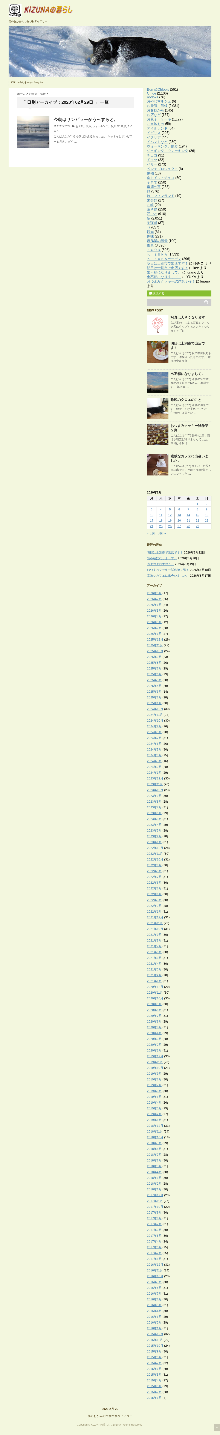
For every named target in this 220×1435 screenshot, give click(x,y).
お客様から (155, 110)
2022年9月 (154, 865)
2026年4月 (154, 616)
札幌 (150, 205)
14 (188, 515)
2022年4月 (154, 894)
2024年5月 (154, 749)
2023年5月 (154, 819)
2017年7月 (154, 1224)
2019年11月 (155, 1062)
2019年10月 (155, 1067)
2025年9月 (154, 657)
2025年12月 (155, 639)
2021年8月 (154, 940)
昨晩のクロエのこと (186, 400)
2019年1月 (154, 1120)
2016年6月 (154, 1299)
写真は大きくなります (188, 317)
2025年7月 (154, 668)
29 (197, 526)
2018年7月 (154, 1154)
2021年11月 (155, 923)
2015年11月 (155, 1340)
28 (188, 526)
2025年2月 (154, 697)
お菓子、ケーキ (159, 119)
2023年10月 (155, 790)
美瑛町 (152, 223)
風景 (123, 126)
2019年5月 (154, 1096)
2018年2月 (154, 1183)
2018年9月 (154, 1143)
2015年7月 (154, 1363)
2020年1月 (154, 1050)
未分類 (152, 200)
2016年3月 (154, 1316)
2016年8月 (154, 1287)
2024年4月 (154, 755)
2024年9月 (154, 726)
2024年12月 (155, 709)
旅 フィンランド (160, 196)
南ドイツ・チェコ (160, 178)
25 (161, 526)
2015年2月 (154, 1392)
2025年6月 (154, 674)
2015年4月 (154, 1380)
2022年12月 (155, 848)
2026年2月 (154, 628)
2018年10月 (155, 1137)
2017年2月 (154, 1253)
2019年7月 (154, 1085)
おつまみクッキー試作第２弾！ (171, 281)
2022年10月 (155, 859)
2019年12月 (155, 1056)
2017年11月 (155, 1201)
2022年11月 (155, 853)
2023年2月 (154, 836)
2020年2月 (154, 1044)
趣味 (150, 236)
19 (170, 520)
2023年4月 (154, 824)
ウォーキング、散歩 (104, 126)
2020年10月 (155, 998)
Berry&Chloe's (158, 89)
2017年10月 (155, 1206)
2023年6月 (154, 813)
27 (179, 526)
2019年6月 (154, 1091)
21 (188, 520)
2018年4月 (154, 1172)
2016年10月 (155, 1276)
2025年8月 (154, 662)
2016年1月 (154, 1328)
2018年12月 (155, 1125)
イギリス (154, 133)
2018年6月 (154, 1160)
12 (170, 515)
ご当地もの (155, 124)
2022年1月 (154, 911)
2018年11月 (155, 1131)
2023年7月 (154, 807)
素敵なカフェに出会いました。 (168, 575)
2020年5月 (154, 1027)
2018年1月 (154, 1189)
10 (151, 515)
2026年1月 (154, 633)
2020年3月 (154, 1039)
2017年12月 (155, 1195)
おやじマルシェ (159, 101)
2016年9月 (154, 1282)
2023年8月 (154, 801)
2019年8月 (154, 1079)
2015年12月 (155, 1334)
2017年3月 (154, 1247)
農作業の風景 (157, 241)
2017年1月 (154, 1259)
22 (197, 520)
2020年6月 (154, 1021)
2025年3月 (154, 691)
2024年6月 (154, 743)
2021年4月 (154, 963)
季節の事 (154, 187)
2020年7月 (154, 1015)
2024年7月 (154, 738)
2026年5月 (154, 610)
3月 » (162, 533)
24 (151, 526)
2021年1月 (154, 981)
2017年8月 (154, 1218)
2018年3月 (154, 1177)
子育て (152, 182)
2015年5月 (154, 1374)
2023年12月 (155, 778)
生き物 (152, 209)
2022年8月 (154, 871)
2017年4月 (154, 1241)
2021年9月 (154, 934)
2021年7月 (154, 946)
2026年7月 (154, 599)
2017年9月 (154, 1212)
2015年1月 (154, 1397)
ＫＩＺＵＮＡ (157, 254)
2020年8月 (154, 1010)
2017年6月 (154, 1230)
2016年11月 (155, 1270)
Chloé (151, 93)
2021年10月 (155, 929)
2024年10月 (155, 720)
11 (160, 515)
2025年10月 (155, 651)
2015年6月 (154, 1368)
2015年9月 (154, 1351)
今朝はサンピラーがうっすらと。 (86, 119)
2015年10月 (155, 1345)
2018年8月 (154, 1149)
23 (206, 520)
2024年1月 (154, 772)
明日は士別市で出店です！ (167, 263)
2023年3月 (154, 830)
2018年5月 (154, 1166)
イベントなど (157, 142)
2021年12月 (155, 917)
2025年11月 (155, 645)
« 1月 (151, 533)
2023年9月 (154, 795)
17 (151, 520)
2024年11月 (155, 714)
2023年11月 (155, 784)
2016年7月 (154, 1293)
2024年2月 (154, 767)
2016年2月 (154, 1322)
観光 (150, 232)
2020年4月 (154, 1033)
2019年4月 (154, 1102)
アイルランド (157, 128)
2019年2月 (154, 1114)
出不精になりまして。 (164, 272)
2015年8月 (154, 1357)
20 (179, 520)
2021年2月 (154, 975)
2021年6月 (154, 952)
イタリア (154, 137)
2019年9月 (154, 1073)
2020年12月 (155, 986)
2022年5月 (154, 888)
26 (170, 526)
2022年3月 (154, 900)
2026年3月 (154, 622)
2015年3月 (154, 1386)
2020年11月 (155, 992)
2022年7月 (154, 876)
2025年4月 (154, 685)
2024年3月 (154, 761)
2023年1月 (154, 842)
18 (161, 520)
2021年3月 (154, 969)
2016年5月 (154, 1305)
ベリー (152, 164)
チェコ (152, 155)
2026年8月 (154, 593)
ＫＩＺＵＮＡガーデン (164, 259)
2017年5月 (154, 1235)
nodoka (152, 97)
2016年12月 (155, 1264)
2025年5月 (154, 680)
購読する (158, 293)
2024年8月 (154, 732)
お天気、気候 (83, 126)
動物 (150, 173)
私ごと (152, 214)
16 (206, 515)
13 (179, 515)
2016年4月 (154, 1311)
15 (197, 515)
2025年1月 (154, 703)
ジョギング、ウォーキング (167, 151)
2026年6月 (154, 604)
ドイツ (152, 160)
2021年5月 (154, 958)
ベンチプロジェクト (162, 169)
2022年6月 (154, 882)
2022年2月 (154, 905)
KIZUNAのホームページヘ (27, 82)
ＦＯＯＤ (154, 250)
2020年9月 (154, 1004)
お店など (154, 115)
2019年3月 (154, 1108)
